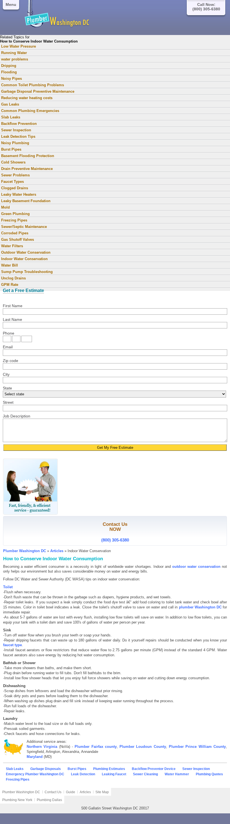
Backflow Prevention (19, 124)
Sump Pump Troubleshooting (27, 272)
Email (8, 347)
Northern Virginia (42, 746)
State (7, 388)
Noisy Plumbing (15, 143)
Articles (56, 551)
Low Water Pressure (18, 46)
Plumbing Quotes (209, 774)
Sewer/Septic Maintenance (24, 227)
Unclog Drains (13, 278)
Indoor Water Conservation (24, 259)
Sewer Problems (15, 175)
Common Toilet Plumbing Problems (32, 85)
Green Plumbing (15, 214)
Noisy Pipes (11, 78)
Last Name (12, 319)
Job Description (16, 416)
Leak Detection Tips (18, 136)
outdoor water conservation (196, 566)
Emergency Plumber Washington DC (35, 774)
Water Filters (12, 246)
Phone (8, 333)
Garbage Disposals (45, 769)
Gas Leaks (10, 104)
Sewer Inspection (16, 130)
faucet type (12, 645)
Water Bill (9, 265)
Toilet (8, 587)
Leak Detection (83, 774)
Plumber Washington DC (24, 551)
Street (8, 402)
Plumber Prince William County (197, 746)
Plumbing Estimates (109, 769)
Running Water (14, 53)
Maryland (35, 757)
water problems (14, 59)
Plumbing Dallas (49, 800)
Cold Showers (13, 162)
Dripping (8, 66)
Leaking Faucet (114, 774)
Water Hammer (177, 774)
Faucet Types (12, 181)
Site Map (102, 792)
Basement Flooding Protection (27, 156)
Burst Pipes (11, 149)
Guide (70, 792)
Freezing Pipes (14, 220)
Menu (11, 4)
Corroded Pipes (14, 233)
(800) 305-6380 (115, 540)
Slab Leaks (10, 117)
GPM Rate (9, 285)
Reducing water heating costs (26, 98)
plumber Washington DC (200, 607)
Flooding (9, 72)
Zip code (10, 360)
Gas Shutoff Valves (17, 239)
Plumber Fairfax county (96, 746)
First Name (12, 306)
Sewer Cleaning (145, 774)
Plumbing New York (17, 800)
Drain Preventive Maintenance (27, 169)
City (6, 374)
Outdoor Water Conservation (25, 252)
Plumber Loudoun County (142, 746)
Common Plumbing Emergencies (30, 111)
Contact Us (53, 792)
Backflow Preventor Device (154, 769)
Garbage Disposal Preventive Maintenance (37, 91)
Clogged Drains (14, 188)
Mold (5, 207)
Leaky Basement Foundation (25, 201)
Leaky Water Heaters (18, 194)
